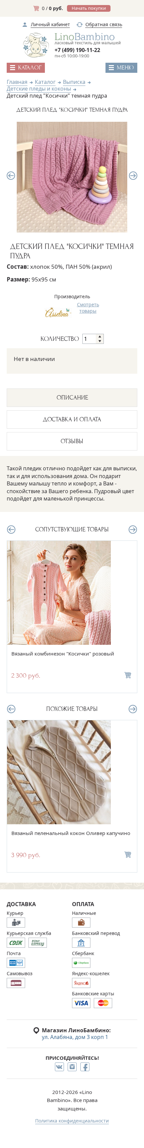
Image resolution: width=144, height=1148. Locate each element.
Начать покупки (89, 8)
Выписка (74, 82)
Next (133, 175)
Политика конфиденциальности (72, 1120)
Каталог (45, 82)
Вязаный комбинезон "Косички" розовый (62, 653)
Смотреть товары (88, 308)
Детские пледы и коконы (39, 88)
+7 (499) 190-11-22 (77, 50)
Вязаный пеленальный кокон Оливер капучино (70, 833)
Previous (11, 175)
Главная (17, 82)
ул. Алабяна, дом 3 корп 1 (75, 1037)
